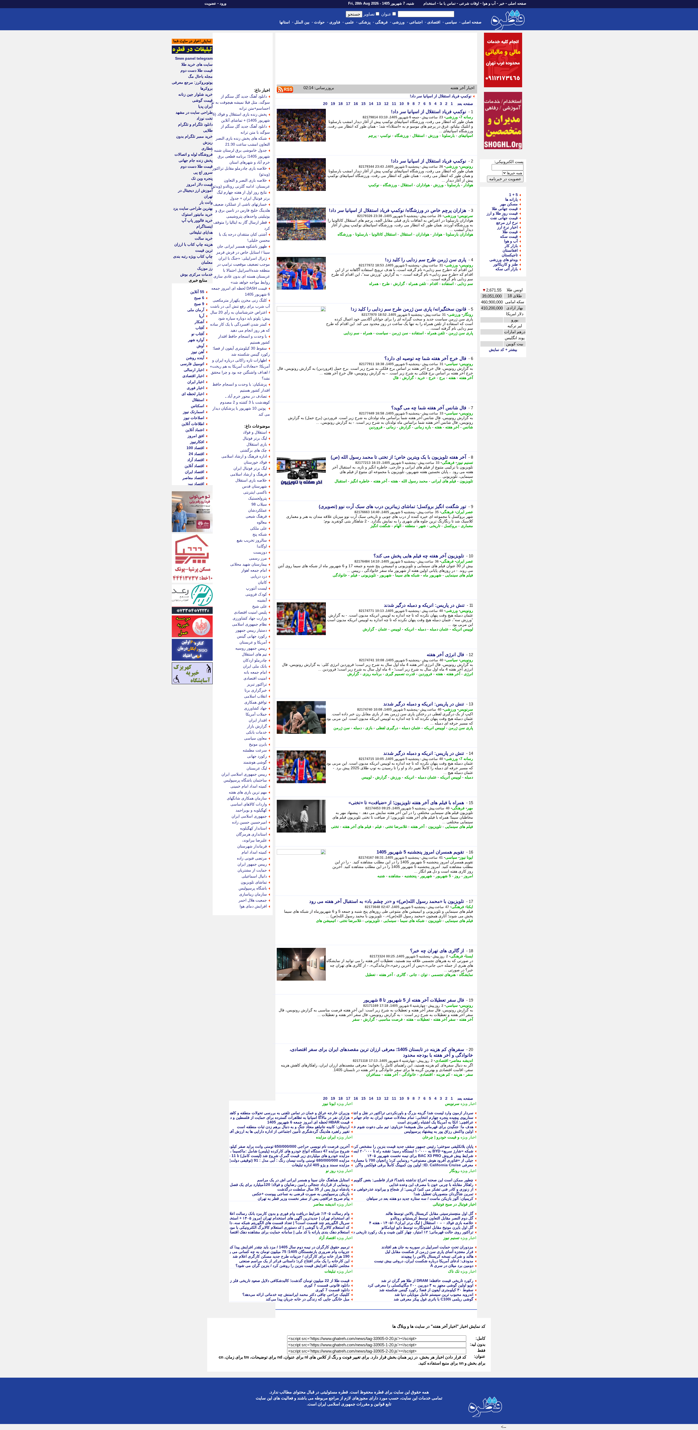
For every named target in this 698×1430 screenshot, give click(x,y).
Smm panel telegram (194, 58)
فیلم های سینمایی (459, 575)
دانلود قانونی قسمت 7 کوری (327, 1285)
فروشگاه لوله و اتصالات (193, 154)
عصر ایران (464, 512)
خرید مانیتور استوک (197, 214)
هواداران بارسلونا (459, 234)
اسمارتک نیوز (193, 412)
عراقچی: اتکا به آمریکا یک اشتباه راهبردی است (435, 1122)
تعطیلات (423, 1019)
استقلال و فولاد (255, 432)
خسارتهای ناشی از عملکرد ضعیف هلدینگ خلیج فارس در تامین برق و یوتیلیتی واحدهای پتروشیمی (241, 210)
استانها (284, 22)
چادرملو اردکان (255, 660)
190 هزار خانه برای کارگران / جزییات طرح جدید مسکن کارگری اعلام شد (291, 1256)
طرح (386, 283)
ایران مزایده (326, 1137)
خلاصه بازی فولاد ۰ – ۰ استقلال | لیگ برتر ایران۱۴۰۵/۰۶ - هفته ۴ (421, 1223)
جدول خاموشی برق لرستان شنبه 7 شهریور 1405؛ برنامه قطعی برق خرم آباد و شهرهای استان (240, 156)
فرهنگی (381, 22)
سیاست (382, 333)
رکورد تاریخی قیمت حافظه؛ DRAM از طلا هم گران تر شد (427, 1280)
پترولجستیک (257, 498)
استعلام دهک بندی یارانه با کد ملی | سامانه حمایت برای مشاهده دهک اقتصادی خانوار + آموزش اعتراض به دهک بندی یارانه (252, 1232)
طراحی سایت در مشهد (194, 112)
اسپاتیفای (465, 135)
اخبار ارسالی (194, 370)
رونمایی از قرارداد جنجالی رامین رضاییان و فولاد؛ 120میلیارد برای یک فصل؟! (288, 1184)
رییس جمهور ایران (252, 864)
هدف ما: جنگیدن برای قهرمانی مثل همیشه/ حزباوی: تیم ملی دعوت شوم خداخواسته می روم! (398, 1127)
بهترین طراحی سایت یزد (193, 208)
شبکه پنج (259, 534)
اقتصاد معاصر (193, 478)
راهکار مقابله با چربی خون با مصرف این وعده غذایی (431, 1184)
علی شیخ (259, 606)
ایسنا (469, 956)
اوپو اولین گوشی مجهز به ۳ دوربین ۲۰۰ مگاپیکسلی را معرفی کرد (420, 1285)
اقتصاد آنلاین (194, 466)
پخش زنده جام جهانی (196, 160)
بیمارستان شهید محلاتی (248, 564)
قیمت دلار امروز (199, 184)
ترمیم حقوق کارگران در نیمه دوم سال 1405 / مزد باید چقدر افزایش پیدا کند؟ (288, 1247)
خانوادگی (340, 575)
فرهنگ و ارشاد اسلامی (248, 474)
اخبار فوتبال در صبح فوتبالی (454, 1204)
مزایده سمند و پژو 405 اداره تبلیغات (321, 1165)
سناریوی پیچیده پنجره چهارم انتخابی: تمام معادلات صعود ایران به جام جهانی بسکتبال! (405, 1117)
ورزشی (398, 22)
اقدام (434, 283)
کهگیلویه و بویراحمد (251, 810)
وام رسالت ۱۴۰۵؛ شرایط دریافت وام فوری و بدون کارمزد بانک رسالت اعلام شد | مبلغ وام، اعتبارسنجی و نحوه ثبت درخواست (249, 1213)
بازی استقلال (256, 444)
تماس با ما (448, 3)
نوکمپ (385, 135)
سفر (356, 1019)
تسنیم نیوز (465, 462)
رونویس (466, 166)
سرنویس (466, 216)
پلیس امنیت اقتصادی (250, 612)
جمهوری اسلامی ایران (249, 816)
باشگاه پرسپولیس (253, 888)
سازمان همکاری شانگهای (247, 798)
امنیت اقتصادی (255, 678)
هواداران (423, 185)
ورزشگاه (402, 135)
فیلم (354, 575)
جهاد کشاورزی (255, 708)
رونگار (468, 314)
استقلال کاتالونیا (384, 234)
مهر (470, 808)
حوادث (319, 22)
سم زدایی (465, 283)
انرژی (468, 674)
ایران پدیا (205, 106)
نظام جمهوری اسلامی (249, 624)
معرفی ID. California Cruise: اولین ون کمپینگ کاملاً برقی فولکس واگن (414, 1165)
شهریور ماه (432, 575)
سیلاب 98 (259, 504)
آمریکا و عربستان (253, 642)
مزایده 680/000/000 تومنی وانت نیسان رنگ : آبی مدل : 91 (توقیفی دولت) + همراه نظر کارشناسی (270, 1160)
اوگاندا (262, 546)
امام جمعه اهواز (254, 570)
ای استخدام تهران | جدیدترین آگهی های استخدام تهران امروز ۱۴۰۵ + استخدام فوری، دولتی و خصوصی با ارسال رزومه (255, 1218)
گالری (401, 974)
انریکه (409, 629)
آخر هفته (466, 377)
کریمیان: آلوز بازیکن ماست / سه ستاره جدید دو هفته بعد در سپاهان (419, 1198)
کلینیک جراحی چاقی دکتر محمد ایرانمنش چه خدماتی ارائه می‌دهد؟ (296, 1294)
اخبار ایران (195, 382)
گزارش (399, 283)
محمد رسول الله (414, 481)
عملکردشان (257, 510)
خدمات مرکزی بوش (196, 274)
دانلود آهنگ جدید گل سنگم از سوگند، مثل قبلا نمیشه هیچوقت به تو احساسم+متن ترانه (240, 102)
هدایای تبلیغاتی (201, 232)
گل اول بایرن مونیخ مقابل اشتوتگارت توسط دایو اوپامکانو (427, 1227)
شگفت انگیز (380, 526)
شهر (422, 526)
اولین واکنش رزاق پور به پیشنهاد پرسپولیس (438, 1131)
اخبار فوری (195, 388)
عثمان (382, 629)
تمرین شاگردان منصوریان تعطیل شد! (443, 1194)
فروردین (376, 427)
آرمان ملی (195, 310)
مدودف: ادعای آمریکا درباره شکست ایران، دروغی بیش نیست (423, 1261)
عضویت (210, 3)
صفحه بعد (464, 103)
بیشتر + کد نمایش (503, 349)
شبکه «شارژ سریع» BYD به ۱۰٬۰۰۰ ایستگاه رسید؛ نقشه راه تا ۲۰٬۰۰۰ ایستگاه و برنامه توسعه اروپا (393, 1151)
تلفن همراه (417, 283)
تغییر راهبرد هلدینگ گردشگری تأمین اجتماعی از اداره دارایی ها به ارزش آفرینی (286, 1131)
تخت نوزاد (205, 118)
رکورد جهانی (257, 756)
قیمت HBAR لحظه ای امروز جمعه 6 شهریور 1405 (308, 1122)
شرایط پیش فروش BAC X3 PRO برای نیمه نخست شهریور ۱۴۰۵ (420, 1155)
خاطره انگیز (360, 481)
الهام (397, 526)
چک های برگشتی (253, 450)
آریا (201, 316)
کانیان (262, 582)
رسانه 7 (466, 117)
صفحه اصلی (517, 3)
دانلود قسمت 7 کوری (332, 1290)
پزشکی (365, 22)
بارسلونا (448, 135)
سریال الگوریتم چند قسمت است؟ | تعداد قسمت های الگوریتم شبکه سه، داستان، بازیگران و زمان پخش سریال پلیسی (255, 1223)
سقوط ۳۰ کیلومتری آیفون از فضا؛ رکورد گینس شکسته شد (426, 1290)
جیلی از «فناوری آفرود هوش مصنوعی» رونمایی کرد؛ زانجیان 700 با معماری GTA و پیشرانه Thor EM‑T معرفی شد (380, 1160)
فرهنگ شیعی (256, 516)
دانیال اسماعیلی (254, 876)
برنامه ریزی (372, 674)
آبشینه (262, 600)
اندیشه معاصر (462, 1060)
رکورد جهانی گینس (252, 636)
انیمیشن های (326, 920)
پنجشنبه (410, 876)
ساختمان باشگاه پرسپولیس (245, 780)
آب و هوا (489, 3)
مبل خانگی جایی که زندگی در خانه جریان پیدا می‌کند (308, 1299)
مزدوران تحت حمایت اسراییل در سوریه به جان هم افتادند (427, 1247)
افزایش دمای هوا (253, 906)
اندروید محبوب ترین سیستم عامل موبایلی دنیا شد (434, 1294)
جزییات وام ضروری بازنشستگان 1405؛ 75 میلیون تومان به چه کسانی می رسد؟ (286, 1251)
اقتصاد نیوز (195, 484)
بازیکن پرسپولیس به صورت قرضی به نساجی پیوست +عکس (301, 1194)
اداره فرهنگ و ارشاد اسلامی (244, 456)
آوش (200, 346)
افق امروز (196, 436)
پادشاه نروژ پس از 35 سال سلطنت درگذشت (313, 1189)
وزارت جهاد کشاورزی (250, 618)
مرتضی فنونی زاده (252, 858)
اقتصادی (433, 22)
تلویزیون (466, 481)
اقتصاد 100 (195, 448)
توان (424, 974)
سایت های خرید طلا (197, 64)
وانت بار (206, 202)
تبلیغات (330, 1271)
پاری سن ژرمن (461, 333)
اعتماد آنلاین (194, 430)
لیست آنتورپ (256, 588)
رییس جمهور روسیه (251, 648)
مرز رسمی (258, 558)
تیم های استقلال (254, 654)
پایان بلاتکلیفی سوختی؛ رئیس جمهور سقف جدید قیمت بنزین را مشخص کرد (413, 1146)
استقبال (341, 481)
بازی (368, 728)
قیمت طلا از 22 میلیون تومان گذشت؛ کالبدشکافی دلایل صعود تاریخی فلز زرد (288, 1280)
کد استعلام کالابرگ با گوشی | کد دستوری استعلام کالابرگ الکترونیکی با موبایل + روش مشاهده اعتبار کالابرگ (263, 1227)
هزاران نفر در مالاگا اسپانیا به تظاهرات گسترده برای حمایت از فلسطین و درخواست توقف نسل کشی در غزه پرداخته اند (254, 1117)
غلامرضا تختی (396, 826)
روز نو (331, 1170)
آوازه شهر (196, 340)
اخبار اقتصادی (193, 376)
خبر (501, 3)
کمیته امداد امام (254, 852)
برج (442, 377)
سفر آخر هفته (444, 1019)
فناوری (334, 22)
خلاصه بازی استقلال (251, 480)
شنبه (381, 876)
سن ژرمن (400, 333)
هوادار (468, 185)
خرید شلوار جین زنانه (195, 94)
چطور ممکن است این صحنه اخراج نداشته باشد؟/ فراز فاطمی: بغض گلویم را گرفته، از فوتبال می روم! (390, 1180)
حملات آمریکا (256, 714)
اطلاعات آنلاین (193, 424)
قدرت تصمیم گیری (400, 674)
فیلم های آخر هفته (356, 826)
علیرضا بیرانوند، (254, 840)
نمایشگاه (466, 974)
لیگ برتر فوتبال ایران (250, 468)
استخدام (429, 3)
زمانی (391, 427)
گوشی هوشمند (255, 762)
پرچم (372, 135)
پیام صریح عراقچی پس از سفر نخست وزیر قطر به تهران (304, 1198)
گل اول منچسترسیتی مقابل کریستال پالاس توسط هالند (429, 1213)
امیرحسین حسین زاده (249, 822)
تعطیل (370, 974)
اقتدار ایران (258, 720)
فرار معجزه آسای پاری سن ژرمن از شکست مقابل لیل (429, 1251)
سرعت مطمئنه (255, 750)
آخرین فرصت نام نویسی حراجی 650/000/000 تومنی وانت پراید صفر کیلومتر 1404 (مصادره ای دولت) (267, 1146)
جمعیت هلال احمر (253, 900)
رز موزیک (205, 268)
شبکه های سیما (407, 575)
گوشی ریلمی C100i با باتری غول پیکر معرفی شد (433, 1299)
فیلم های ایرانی (443, 481)
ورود (223, 3)
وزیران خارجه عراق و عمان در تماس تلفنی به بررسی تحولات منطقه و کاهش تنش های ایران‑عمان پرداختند (264, 1113)
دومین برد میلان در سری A (451, 1265)
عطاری (207, 148)
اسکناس (197, 406)
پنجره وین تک (202, 178)
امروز (468, 876)
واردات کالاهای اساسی (248, 804)
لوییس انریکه (462, 629)
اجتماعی (416, 22)
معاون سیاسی (255, 738)
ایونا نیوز (466, 857)
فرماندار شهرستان (252, 846)
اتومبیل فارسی (192, 364)
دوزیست (260, 552)
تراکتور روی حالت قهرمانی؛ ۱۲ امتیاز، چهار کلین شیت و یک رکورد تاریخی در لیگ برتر (405, 1232)
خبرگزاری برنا (256, 690)
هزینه (458, 1074)
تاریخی (434, 526)
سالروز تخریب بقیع (252, 540)
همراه (373, 283)
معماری (467, 526)
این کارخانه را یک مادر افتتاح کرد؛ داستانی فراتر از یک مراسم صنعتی (294, 1261)
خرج (432, 377)
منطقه (410, 526)
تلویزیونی (368, 575)
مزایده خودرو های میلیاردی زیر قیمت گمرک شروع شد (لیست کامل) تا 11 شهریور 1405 (279, 1155)
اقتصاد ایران (194, 472)
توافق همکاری (255, 702)
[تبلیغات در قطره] (192, 52)
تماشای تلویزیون (254, 882)
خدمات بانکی (256, 732)
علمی (349, 22)
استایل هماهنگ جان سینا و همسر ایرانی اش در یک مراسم (303, 1180)
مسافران (373, 1074)
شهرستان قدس (254, 486)
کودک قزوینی (256, 594)
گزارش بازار (257, 726)
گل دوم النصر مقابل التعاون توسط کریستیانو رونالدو (431, 1218)
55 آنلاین (197, 292)
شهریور (386, 575)
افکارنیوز (197, 442)
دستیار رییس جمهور (251, 630)
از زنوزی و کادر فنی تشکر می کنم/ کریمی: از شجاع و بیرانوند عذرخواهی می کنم (408, 1189)
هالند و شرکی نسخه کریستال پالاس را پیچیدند (437, 1256)
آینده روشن (195, 358)
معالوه (262, 522)
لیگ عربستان (256, 768)
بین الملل (301, 22)
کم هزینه (443, 1074)
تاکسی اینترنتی (255, 492)
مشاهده (395, 876)
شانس (468, 427)
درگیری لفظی (387, 728)
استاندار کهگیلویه (253, 828)
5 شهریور (443, 876)
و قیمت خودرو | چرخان (440, 1137)
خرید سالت (204, 238)
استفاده (448, 283)
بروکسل (450, 526)
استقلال (418, 135)
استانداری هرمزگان (251, 834)
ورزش (433, 135)
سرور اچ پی (203, 172)
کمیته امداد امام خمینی (248, 786)
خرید (421, 377)
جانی (413, 974)
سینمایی (389, 920)
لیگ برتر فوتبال (255, 438)
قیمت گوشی (202, 100)
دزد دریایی (259, 576)
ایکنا (470, 907)
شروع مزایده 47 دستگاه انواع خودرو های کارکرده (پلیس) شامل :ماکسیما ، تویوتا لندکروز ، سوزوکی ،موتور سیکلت (258, 1151)
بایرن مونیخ (258, 744)
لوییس (396, 629)
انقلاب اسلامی (255, 696)
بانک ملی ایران (255, 666)
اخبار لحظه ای (193, 394)
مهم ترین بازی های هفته (248, 792)
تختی (335, 826)
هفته (452, 377)
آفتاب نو (197, 334)
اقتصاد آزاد (327, 1238)
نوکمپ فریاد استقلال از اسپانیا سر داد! (440, 96)
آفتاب (199, 328)
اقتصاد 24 (196, 454)
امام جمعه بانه (255, 672)
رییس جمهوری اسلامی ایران (244, 774)
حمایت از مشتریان (252, 870)
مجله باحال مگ (200, 76)
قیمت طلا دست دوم (196, 70)
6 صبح (199, 298)
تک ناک (453, 1271)
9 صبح (199, 304)
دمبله (422, 629)
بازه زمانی (422, 427)
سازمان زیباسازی (253, 894)
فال (396, 377)
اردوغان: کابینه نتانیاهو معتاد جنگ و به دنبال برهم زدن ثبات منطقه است (293, 1127)
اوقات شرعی (469, 3)
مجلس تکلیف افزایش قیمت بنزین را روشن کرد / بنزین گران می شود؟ (293, 1265)
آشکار (199, 322)
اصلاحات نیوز (193, 418)
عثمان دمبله (439, 629)
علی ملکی (258, 528)
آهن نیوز (197, 352)
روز (457, 876)
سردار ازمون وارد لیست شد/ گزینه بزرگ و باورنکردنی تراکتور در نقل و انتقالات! (409, 1113)
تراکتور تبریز (257, 684)
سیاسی (451, 22)
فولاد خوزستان (255, 462)
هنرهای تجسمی (443, 974)
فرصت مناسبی (390, 1019)
